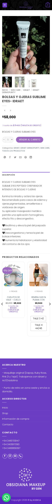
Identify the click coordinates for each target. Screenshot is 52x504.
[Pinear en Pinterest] (25, 157)
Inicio (5, 90)
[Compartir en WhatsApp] (4, 157)
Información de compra (15, 419)
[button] (4, 5)
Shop (5, 413)
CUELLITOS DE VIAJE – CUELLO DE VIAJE (13, 300)
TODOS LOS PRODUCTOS (13, 151)
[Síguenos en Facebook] (4, 456)
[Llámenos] (20, 456)
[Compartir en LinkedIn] (30, 157)
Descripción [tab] (8, 175)
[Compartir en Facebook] (10, 157)
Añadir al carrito (29, 139)
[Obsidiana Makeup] (26, 5)
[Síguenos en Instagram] (10, 456)
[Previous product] (10, 110)
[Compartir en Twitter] (15, 157)
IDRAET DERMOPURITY (30, 148)
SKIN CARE (16, 90)
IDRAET (26, 90)
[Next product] (4, 110)
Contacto (7, 424)
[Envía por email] (20, 157)
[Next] (45, 45)
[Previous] (6, 45)
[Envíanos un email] (15, 456)
